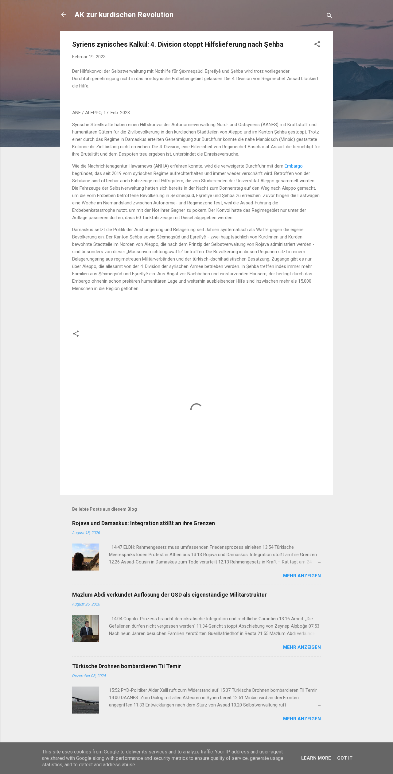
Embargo (294, 166)
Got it (344, 758)
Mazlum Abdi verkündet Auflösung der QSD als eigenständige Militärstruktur (169, 594)
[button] (317, 45)
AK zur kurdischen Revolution (124, 14)
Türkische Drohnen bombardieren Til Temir (126, 666)
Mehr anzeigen (302, 576)
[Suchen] (329, 16)
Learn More (316, 758)
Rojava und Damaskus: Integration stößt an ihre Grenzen (143, 523)
